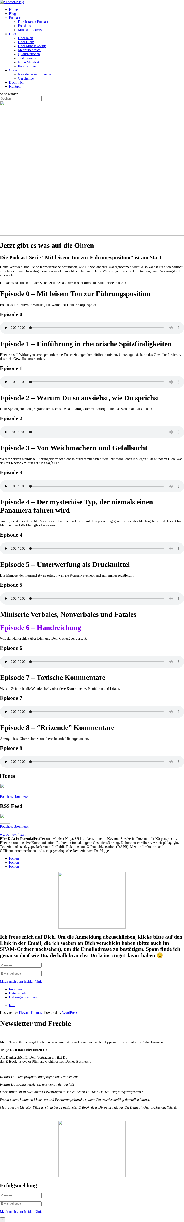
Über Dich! (26, 42)
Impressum (16, 989)
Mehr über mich (29, 50)
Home (13, 9)
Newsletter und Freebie (34, 74)
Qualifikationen (29, 54)
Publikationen (27, 66)
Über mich (25, 38)
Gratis (13, 70)
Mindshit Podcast (30, 30)
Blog (12, 14)
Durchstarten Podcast (33, 22)
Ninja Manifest (28, 62)
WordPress (69, 1012)
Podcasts (15, 18)
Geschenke (26, 78)
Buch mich (16, 82)
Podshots (24, 26)
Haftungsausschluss (23, 997)
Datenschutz (17, 993)
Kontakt (14, 86)
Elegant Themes (30, 1012)
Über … (15, 34)
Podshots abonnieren (14, 796)
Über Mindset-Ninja (32, 46)
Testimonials (27, 58)
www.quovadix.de (13, 834)
